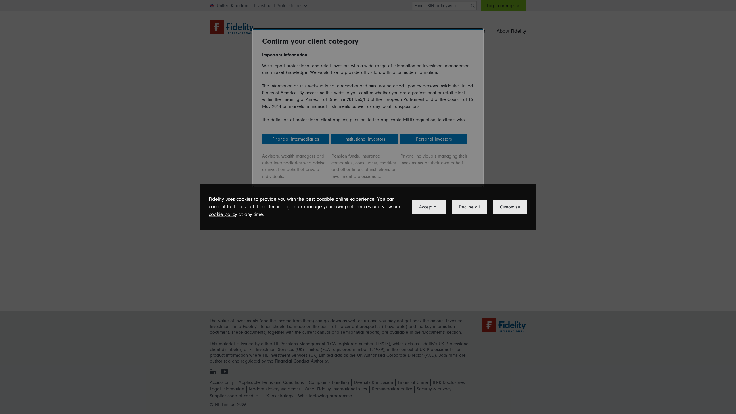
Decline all (469, 207)
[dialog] (368, 207)
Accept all (429, 207)
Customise (510, 207)
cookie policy (223, 214)
